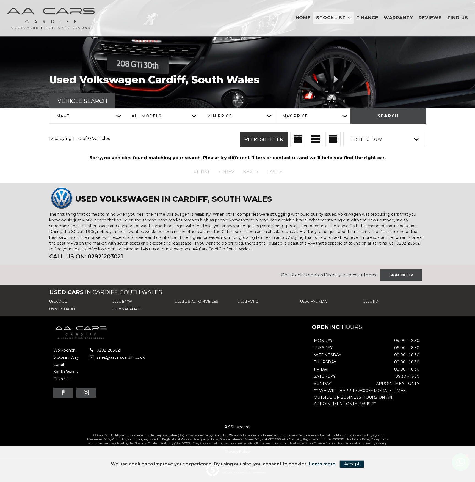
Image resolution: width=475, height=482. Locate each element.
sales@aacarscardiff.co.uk (120, 357)
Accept (352, 464)
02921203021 (108, 350)
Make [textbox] (63, 116)
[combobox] (87, 116)
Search (388, 116)
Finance (367, 17)
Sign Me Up (401, 275)
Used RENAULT (62, 308)
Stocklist (331, 17)
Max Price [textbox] (295, 116)
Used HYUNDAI (313, 301)
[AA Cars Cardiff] (52, 18)
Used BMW (122, 301)
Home (303, 17)
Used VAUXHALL (126, 308)
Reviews (430, 17)
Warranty (398, 17)
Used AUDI (58, 301)
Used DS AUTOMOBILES (196, 301)
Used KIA (371, 301)
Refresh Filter (264, 139)
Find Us (458, 17)
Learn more (322, 464)
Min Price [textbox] (219, 116)
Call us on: (86, 256)
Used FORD (248, 301)
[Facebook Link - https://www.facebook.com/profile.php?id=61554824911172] (63, 393)
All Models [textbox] (146, 116)
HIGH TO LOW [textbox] (366, 139)
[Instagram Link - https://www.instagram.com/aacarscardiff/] (86, 393)
